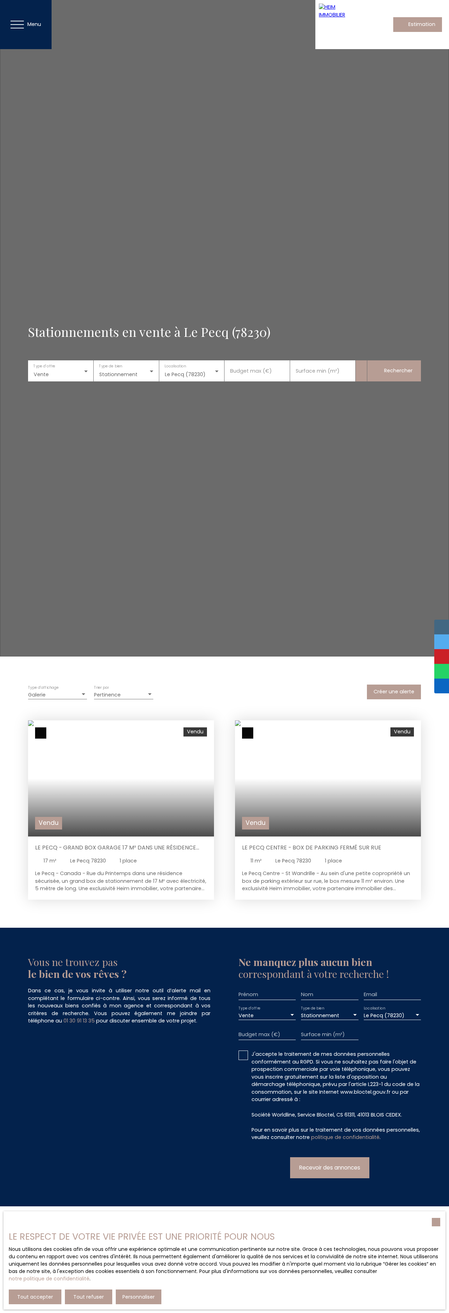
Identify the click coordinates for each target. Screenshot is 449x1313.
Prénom (248, 994)
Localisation (175, 366)
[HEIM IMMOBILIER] (339, 24)
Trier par (101, 688)
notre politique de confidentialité (49, 1278)
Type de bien (110, 366)
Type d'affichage (43, 688)
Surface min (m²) (318, 371)
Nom (307, 994)
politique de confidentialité (345, 1137)
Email (370, 994)
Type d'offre (44, 366)
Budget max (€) (251, 371)
